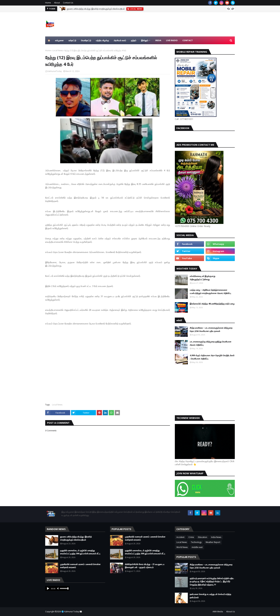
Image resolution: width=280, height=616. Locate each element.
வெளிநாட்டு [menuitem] (86, 40)
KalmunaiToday (54, 71)
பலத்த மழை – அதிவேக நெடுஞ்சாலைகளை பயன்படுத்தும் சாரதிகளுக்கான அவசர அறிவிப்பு (210, 291)
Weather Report (213, 542)
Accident (180, 537)
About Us (230, 611)
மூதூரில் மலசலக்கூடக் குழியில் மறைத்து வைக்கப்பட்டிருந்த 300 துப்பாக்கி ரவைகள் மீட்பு (104, 8)
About (57, 2)
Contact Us (68, 2)
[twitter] (216, 3)
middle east (197, 547)
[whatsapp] (220, 244)
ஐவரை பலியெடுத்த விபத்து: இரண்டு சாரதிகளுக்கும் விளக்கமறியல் (76, 538)
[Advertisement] (107, 362)
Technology (196, 542)
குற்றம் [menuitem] (133, 40)
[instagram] (221, 3)
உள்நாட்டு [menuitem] (72, 40)
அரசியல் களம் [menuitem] (120, 40)
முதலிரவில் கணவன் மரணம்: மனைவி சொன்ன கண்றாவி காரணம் (80, 566)
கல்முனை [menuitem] (59, 40)
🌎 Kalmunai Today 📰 (71, 611)
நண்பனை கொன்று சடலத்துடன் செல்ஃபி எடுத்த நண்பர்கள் (210, 596)
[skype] (233, 3)
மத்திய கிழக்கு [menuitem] (102, 40)
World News (182, 547)
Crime (191, 537)
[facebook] (210, 3)
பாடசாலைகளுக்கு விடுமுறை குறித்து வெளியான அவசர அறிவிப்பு (210, 343)
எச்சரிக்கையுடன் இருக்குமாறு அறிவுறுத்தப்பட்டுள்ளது (202, 278)
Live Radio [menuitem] (172, 40)
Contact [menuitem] (187, 40)
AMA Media (218, 611)
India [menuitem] (158, 40)
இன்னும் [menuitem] (144, 40)
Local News (57, 50)
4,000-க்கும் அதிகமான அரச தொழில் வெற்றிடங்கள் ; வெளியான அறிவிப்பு (212, 357)
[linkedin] (217, 512)
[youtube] (227, 3)
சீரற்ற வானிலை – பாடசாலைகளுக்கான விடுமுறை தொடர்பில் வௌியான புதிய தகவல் (211, 329)
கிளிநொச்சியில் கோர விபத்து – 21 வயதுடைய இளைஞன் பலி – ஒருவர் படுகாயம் (144, 566)
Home (48, 2)
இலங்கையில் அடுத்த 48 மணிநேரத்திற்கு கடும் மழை (212, 303)
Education (202, 537)
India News (216, 537)
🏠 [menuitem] (49, 40)
